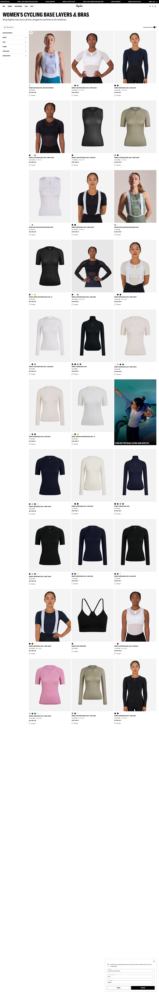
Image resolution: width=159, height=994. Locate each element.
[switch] (149, 27)
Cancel (118, 988)
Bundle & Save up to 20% (69, 1)
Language (110, 980)
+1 (125, 364)
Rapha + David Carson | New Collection (27, 1)
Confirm (143, 988)
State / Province (112, 974)
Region (110, 969)
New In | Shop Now (50, 1)
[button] (14, 33)
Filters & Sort (9, 27)
